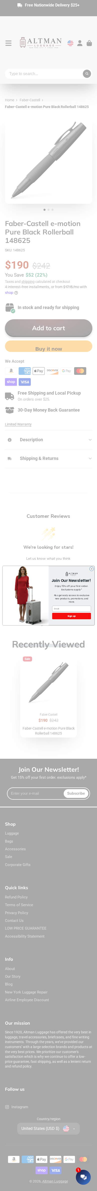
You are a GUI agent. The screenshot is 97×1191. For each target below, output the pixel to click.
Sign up (71, 615)
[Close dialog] (92, 569)
